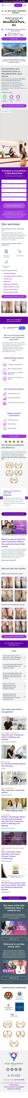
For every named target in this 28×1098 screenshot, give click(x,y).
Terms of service (9, 1087)
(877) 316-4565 (19, 1080)
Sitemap (18, 1089)
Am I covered (13, 436)
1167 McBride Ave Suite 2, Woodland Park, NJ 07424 (15, 30)
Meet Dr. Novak (6, 861)
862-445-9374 (15, 33)
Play (2, 768)
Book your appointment (14, 206)
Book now (18, 5)
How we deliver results (8, 742)
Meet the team (5, 795)
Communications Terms (8, 213)
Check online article (7, 828)
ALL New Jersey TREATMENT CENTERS (15, 12)
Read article (5, 892)
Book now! (13, 39)
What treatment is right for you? (13, 296)
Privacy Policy (19, 213)
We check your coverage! (14, 1)
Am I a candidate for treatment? (13, 106)
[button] (26, 497)
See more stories (7, 560)
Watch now (13, 939)
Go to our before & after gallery (13, 636)
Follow (21, 328)
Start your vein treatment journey (13, 514)
